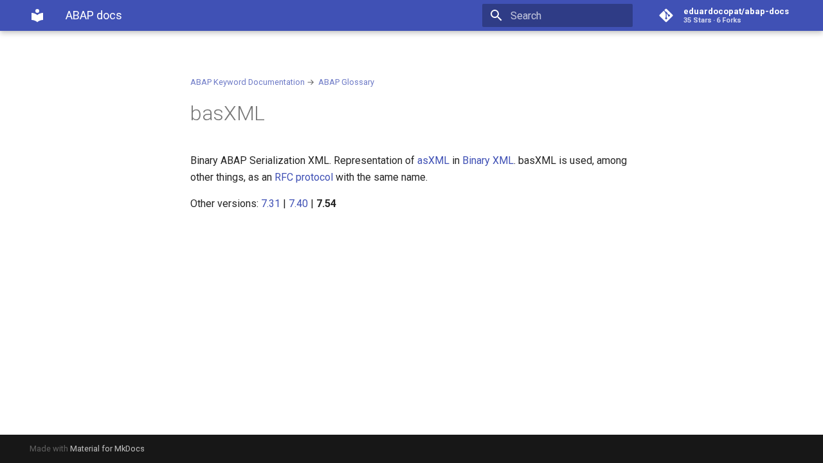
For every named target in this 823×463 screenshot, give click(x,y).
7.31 (270, 203)
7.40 (298, 203)
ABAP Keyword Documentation (247, 82)
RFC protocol (304, 177)
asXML (433, 160)
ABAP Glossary (346, 82)
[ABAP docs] (37, 15)
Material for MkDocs (107, 448)
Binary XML (488, 160)
